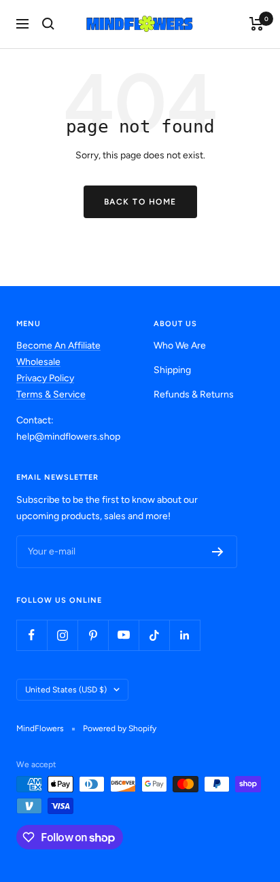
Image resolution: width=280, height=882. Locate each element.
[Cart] (256, 24)
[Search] (48, 24)
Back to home (140, 202)
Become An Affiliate (58, 345)
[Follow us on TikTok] (154, 635)
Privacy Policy (45, 378)
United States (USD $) (66, 689)
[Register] (218, 552)
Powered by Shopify (119, 728)
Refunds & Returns (194, 394)
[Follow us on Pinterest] (92, 635)
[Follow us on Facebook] (31, 635)
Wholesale (38, 362)
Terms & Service (51, 394)
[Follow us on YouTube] (123, 635)
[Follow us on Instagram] (62, 635)
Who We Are (180, 345)
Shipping (172, 370)
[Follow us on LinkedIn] (184, 635)
